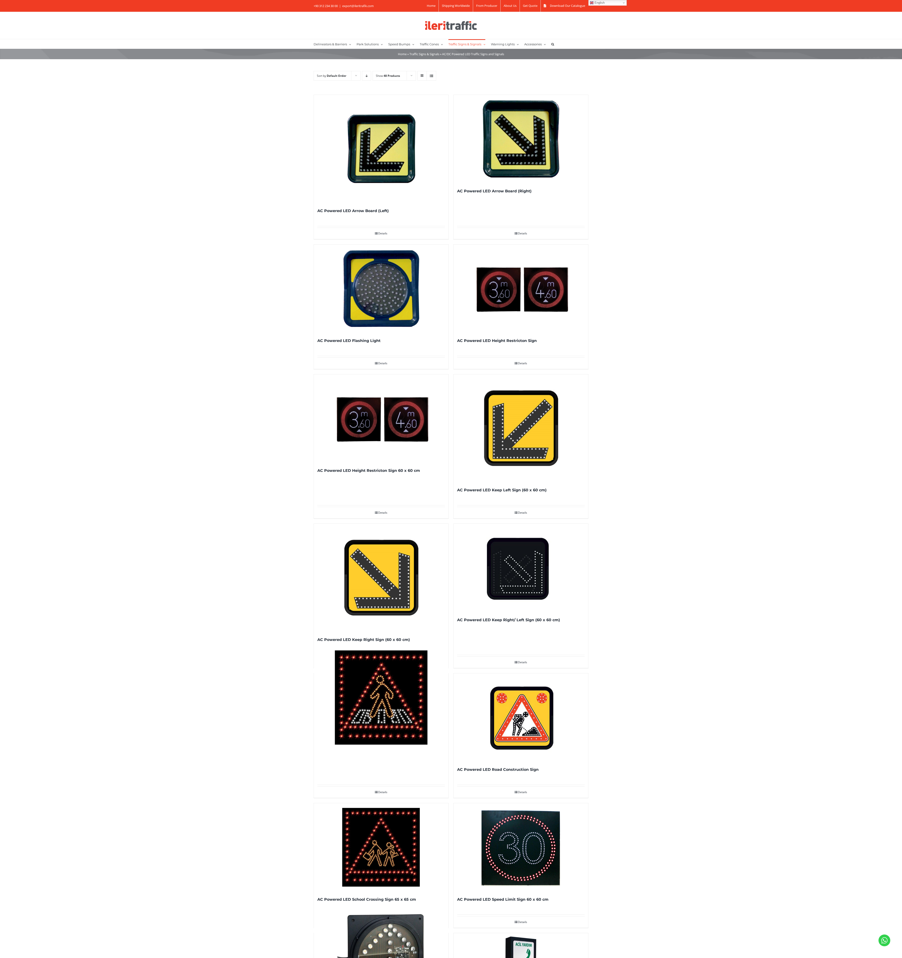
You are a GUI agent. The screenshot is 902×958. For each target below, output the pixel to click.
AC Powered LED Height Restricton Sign (497, 340)
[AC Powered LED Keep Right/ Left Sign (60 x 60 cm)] (521, 568)
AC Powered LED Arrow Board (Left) (353, 211)
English (599, 2)
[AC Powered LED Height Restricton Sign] (521, 288)
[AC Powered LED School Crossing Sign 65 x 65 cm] (381, 847)
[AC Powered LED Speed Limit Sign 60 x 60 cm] (521, 847)
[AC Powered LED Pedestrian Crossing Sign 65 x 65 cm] (381, 697)
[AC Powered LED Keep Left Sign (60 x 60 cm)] (521, 428)
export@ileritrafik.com (358, 6)
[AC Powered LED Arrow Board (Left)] (381, 149)
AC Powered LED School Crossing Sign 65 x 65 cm (366, 899)
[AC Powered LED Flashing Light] (381, 288)
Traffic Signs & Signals (424, 54)
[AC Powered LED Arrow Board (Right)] (521, 139)
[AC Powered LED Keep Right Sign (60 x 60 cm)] (381, 578)
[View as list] (431, 75)
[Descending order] (366, 76)
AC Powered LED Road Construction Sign (498, 769)
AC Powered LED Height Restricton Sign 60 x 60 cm (368, 470)
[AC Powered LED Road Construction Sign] (521, 717)
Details (382, 233)
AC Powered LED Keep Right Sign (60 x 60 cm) (363, 639)
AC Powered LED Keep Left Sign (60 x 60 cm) (502, 490)
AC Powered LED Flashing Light (349, 340)
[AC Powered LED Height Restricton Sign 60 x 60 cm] (381, 418)
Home (402, 54)
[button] (552, 44)
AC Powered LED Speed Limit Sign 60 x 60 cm (502, 899)
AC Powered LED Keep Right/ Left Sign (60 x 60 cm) (508, 620)
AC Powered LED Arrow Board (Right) (494, 191)
